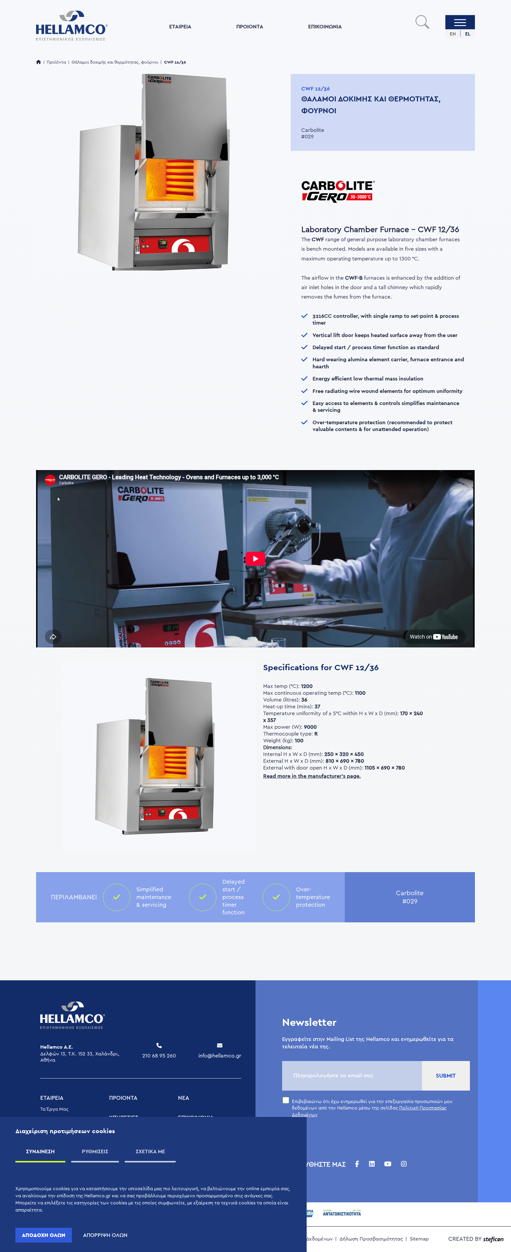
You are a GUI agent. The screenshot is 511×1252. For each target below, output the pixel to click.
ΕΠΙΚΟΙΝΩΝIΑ (325, 26)
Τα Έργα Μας (54, 1109)
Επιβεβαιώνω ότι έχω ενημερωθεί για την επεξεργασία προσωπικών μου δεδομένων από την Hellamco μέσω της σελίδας (372, 1108)
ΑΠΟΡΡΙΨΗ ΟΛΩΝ (105, 1235)
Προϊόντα (56, 62)
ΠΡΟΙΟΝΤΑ (249, 26)
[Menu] (460, 22)
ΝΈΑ (183, 1098)
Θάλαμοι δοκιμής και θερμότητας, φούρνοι (115, 62)
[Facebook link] (357, 1164)
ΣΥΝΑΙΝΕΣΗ (40, 1151)
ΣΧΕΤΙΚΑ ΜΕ (150, 1151)
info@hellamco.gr (219, 1055)
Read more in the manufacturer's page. (312, 775)
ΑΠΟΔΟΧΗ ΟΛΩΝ (43, 1235)
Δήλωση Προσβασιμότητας (371, 1238)
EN (453, 34)
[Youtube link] (387, 1164)
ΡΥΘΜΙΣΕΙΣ (95, 1151)
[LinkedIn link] (372, 1164)
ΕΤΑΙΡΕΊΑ (180, 26)
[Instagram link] (404, 1164)
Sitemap (419, 1238)
